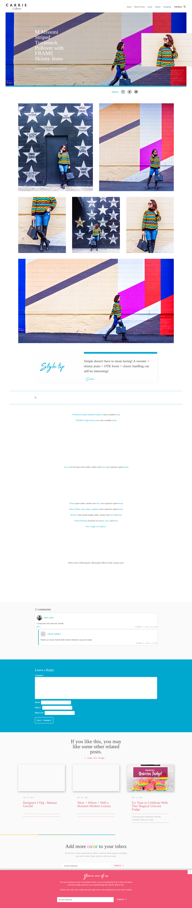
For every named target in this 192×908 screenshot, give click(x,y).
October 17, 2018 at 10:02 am (146, 627)
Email (38, 707)
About (129, 7)
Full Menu (178, 7)
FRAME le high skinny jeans (87, 420)
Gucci (66, 467)
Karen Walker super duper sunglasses (84, 509)
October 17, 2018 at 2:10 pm (146, 643)
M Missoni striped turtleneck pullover (87, 414)
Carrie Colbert (54, 634)
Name (38, 702)
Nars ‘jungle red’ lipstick (96, 526)
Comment (39, 675)
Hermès (73, 515)
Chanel (72, 503)
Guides (158, 7)
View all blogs (96, 758)
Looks (150, 7)
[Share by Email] (136, 92)
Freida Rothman (81, 521)
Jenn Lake (48, 617)
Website (39, 713)
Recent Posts (139, 7)
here (117, 414)
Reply (38, 627)
